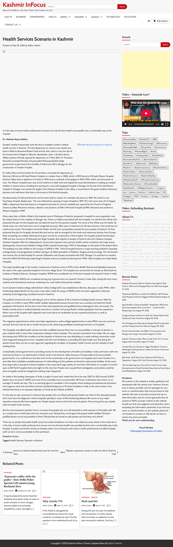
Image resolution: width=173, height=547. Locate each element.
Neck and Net (89, 501)
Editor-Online (34, 45)
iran (124, 192)
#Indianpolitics (142, 155)
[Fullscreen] (166, 124)
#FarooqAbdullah (130, 147)
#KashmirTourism (130, 176)
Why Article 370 (52, 501)
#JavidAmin (128, 163)
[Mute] (162, 124)
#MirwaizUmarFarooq (150, 180)
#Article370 (144, 139)
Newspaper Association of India (146, 431)
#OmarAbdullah (150, 184)
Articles (15, 436)
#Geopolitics (146, 147)
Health (52, 17)
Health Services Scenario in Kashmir (26, 440)
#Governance (160, 147)
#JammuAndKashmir (131, 159)
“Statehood (127, 200)
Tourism (165, 196)
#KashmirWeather (148, 176)
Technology (113, 17)
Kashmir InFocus (24, 4)
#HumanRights (141, 151)
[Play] (125, 124)
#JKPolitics (153, 163)
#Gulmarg (127, 151)
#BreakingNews (129, 143)
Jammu (63, 17)
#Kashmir (127, 167)
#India (153, 151)
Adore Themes (115, 543)
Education (130, 17)
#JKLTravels (141, 163)
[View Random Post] (149, 21)
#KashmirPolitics (146, 172)
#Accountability (129, 139)
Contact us (11, 24)
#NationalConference (132, 184)
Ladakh (95, 17)
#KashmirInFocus (160, 167)
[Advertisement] (146, 70)
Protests (144, 196)
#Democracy (162, 143)
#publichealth (128, 188)
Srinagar (155, 196)
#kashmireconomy (142, 167)
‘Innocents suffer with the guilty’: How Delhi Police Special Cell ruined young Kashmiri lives (20, 481)
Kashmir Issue (154, 192)
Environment (37, 17)
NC (164, 192)
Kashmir (79, 17)
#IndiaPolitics (157, 155)
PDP (136, 196)
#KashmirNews (129, 172)
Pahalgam (127, 196)
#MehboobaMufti (130, 180)
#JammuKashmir (150, 159)
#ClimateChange (146, 143)
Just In (8, 17)
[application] (146, 113)
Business (21, 17)
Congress (160, 188)
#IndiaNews (128, 155)
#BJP (155, 139)
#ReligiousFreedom (145, 188)
